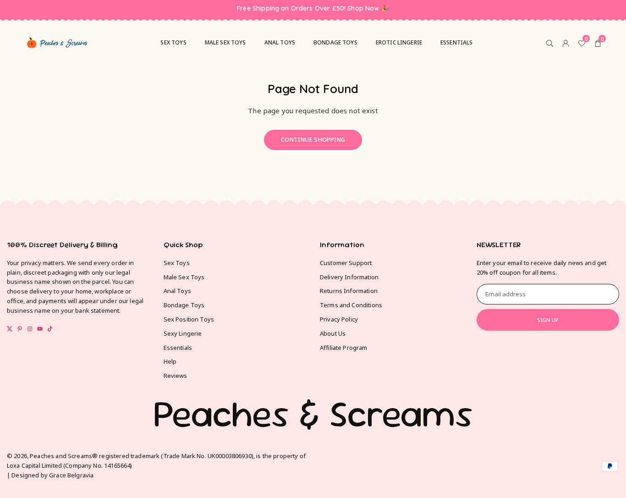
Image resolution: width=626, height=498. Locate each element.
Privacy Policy (339, 319)
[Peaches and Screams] (57, 41)
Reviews (175, 375)
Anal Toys (279, 42)
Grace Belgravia (71, 475)
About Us (333, 333)
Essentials (456, 42)
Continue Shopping (313, 139)
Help (170, 361)
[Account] (566, 43)
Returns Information (349, 291)
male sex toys (225, 42)
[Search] (550, 43)
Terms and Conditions (351, 305)
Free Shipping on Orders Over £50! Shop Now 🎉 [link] (313, 8)
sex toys (173, 42)
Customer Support (346, 263)
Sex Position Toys (189, 319)
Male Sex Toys (184, 277)
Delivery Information (349, 277)
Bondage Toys (335, 42)
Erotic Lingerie (399, 42)
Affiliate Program (344, 347)
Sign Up (548, 319)
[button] (598, 43)
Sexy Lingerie (183, 333)
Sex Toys (177, 263)
